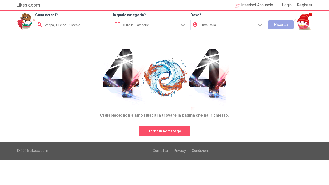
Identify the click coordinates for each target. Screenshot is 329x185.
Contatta (160, 151)
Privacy (180, 151)
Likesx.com (28, 5)
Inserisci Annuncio (257, 5)
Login (287, 5)
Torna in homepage (164, 131)
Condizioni (200, 151)
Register (304, 5)
